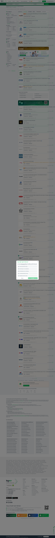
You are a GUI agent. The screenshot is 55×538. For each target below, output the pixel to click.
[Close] (37, 261)
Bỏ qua (22, 278)
